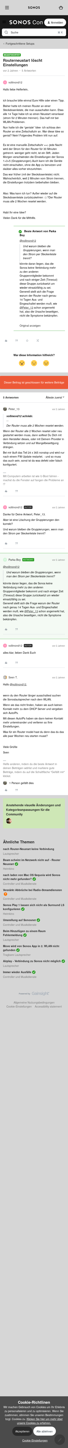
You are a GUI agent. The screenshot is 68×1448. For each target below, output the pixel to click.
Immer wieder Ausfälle (17, 972)
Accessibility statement (48, 1006)
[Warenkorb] (61, 7)
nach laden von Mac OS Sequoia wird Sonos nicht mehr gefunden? (31, 877)
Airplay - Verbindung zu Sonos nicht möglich (32, 961)
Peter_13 (13, 409)
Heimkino (8, 869)
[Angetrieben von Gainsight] (34, 994)
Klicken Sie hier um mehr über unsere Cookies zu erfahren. (40, 1421)
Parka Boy (14, 560)
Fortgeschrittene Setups (20, 43)
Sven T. (13, 677)
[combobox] (34, 32)
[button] (4, 23)
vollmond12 (15, 82)
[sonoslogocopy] (34, 7)
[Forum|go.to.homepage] (23, 22)
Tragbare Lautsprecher (17, 955)
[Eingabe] (6, 32)
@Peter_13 (26, 307)
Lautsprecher (11, 853)
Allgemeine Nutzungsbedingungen (34, 1002)
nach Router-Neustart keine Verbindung (28, 849)
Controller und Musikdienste (19, 884)
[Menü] (6, 7)
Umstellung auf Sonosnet (19, 920)
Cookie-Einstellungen (19, 1006)
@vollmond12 (28, 240)
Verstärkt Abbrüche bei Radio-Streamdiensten (32, 890)
